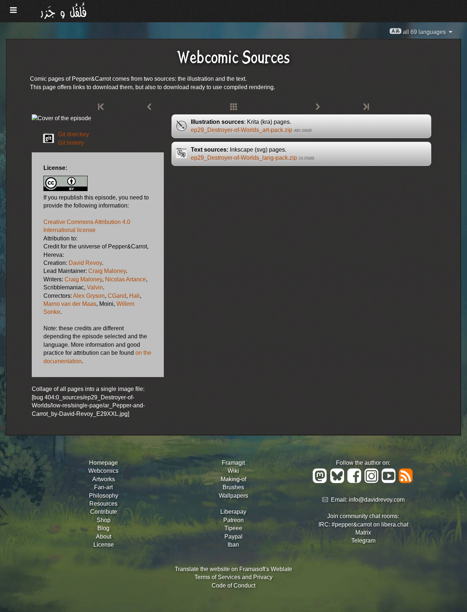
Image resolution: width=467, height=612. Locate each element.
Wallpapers (233, 496)
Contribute (103, 512)
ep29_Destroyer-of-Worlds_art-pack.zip (251, 130)
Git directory (73, 134)
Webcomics (103, 471)
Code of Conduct (233, 585)
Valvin (95, 287)
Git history (71, 143)
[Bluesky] (338, 481)
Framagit (233, 463)
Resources (103, 504)
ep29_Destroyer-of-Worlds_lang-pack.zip (252, 158)
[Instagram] (372, 481)
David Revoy (85, 263)
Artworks (103, 479)
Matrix (363, 532)
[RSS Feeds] (406, 481)
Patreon (233, 520)
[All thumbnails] (233, 107)
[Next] (317, 107)
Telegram (363, 540)
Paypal (233, 536)
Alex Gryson (89, 296)
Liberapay (233, 512)
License (103, 544)
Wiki (233, 471)
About (103, 536)
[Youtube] (389, 481)
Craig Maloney (107, 271)
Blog (103, 528)
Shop (104, 520)
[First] (101, 107)
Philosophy (103, 496)
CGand (117, 296)
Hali (134, 296)
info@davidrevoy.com (377, 500)
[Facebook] (355, 481)
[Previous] (149, 107)
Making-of (233, 479)
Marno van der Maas (69, 304)
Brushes (233, 487)
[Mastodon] (320, 481)
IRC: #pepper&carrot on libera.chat (363, 524)
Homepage (103, 463)
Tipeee (233, 528)
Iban (233, 544)
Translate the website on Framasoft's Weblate (233, 569)
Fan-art (103, 487)
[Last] (365, 107)
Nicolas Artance (125, 279)
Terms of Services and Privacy (233, 577)
